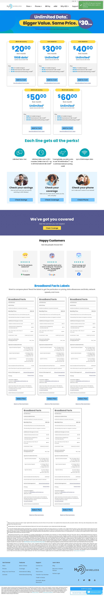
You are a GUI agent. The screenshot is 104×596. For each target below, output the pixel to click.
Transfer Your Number (42, 574)
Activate (4, 574)
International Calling (25, 571)
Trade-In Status (40, 577)
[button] (94, 592)
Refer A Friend (23, 565)
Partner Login (56, 573)
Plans (3, 565)
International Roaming (25, 574)
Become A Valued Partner (58, 569)
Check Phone (82, 200)
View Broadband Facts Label (21, 83)
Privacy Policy (31, 375)
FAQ (37, 568)
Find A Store (39, 571)
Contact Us (39, 565)
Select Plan (21, 399)
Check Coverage (52, 200)
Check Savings (21, 200)
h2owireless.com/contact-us (21, 381)
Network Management (28, 372)
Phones (4, 568)
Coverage (22, 568)
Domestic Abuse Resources (40, 581)
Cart (73, 1)
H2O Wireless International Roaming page (34, 541)
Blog (54, 565)
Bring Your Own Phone (8, 571)
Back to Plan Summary (21, 404)
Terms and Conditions (79, 550)
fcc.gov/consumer (12, 390)
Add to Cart (21, 80)
